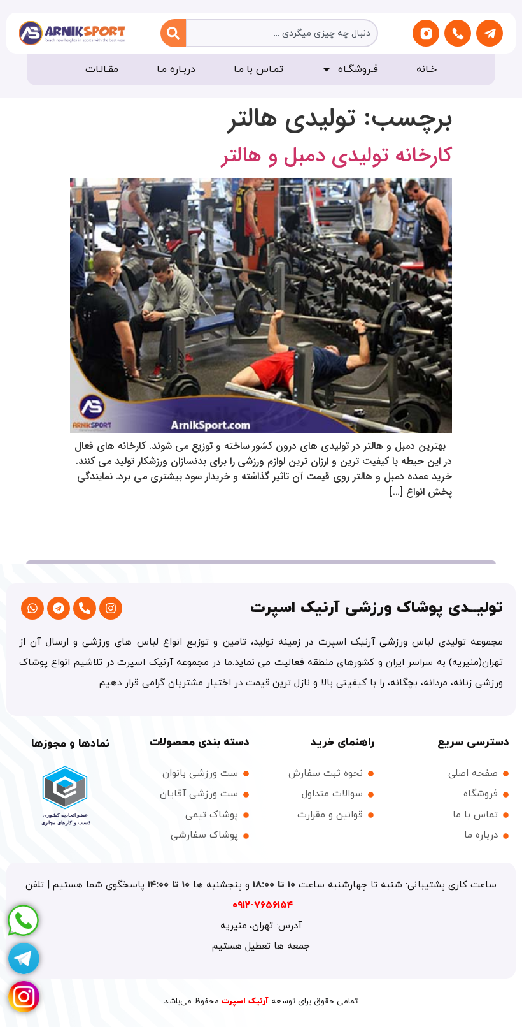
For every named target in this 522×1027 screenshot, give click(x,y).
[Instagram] (110, 608)
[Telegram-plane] (489, 33)
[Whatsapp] (32, 608)
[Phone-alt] (84, 608)
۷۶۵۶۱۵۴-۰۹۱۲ (262, 905)
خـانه (426, 69)
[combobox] (282, 33)
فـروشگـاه (358, 69)
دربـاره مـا (176, 69)
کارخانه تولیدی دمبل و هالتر (337, 156)
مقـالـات (101, 69)
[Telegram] (58, 608)
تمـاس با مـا (259, 69)
